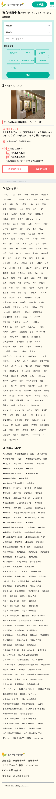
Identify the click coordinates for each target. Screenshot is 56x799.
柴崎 (16, 327)
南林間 (29, 342)
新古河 (37, 298)
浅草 (4, 298)
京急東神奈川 (32, 356)
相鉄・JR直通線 (9, 621)
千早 (19, 293)
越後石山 (21, 273)
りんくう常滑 (31, 381)
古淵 (23, 224)
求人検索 (9, 181)
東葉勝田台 (7, 420)
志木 (26, 293)
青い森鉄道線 (8, 640)
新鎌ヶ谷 (32, 302)
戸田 (31, 249)
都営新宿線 (31, 645)
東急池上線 (7, 591)
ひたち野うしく (9, 199)
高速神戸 (42, 430)
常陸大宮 (6, 263)
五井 (11, 253)
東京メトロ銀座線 (10, 596)
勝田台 (17, 317)
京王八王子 (32, 327)
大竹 (18, 288)
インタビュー (32, 765)
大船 (31, 204)
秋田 (26, 195)
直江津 (45, 268)
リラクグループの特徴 (12, 765)
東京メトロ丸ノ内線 (28, 596)
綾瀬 (4, 249)
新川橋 (5, 381)
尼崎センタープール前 (12, 391)
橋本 (30, 224)
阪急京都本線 (22, 635)
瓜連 (37, 258)
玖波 (11, 288)
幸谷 (24, 415)
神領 (19, 278)
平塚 (44, 204)
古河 (31, 244)
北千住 (45, 244)
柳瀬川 (33, 293)
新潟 (30, 273)
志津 (25, 317)
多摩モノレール (21, 679)
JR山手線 (6, 464)
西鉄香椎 (37, 391)
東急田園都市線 (21, 586)
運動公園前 (44, 425)
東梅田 (25, 430)
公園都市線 (7, 728)
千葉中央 (16, 322)
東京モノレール (36, 679)
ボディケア (13, 53)
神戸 (34, 283)
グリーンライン (9, 689)
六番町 (34, 425)
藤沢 (37, 204)
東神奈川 (6, 224)
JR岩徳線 (40, 542)
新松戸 (20, 219)
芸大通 (26, 425)
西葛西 (46, 366)
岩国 (24, 288)
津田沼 (35, 239)
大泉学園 (6, 307)
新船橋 (41, 302)
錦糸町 (20, 239)
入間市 (34, 307)
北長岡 (5, 273)
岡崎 (39, 278)
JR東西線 (18, 542)
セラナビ (3, 181)
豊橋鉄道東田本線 (10, 714)
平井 (28, 239)
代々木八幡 (40, 332)
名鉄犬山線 (31, 625)
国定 (31, 263)
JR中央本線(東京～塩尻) (12, 473)
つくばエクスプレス (11, 650)
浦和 (11, 244)
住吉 (45, 371)
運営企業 (6, 776)
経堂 (4, 337)
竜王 (41, 229)
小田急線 (42, 576)
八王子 (37, 224)
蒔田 (37, 410)
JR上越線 (28, 508)
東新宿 (24, 376)
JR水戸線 (6, 508)
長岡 (4, 268)
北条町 (15, 435)
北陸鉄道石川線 (43, 689)
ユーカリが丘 (35, 317)
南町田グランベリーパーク (13, 356)
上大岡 (43, 356)
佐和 (48, 199)
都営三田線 (19, 645)
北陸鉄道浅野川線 (10, 694)
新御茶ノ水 (13, 371)
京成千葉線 (17, 567)
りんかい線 (7, 684)
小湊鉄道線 (45, 665)
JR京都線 (41, 527)
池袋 (21, 209)
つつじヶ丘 (7, 327)
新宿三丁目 (44, 361)
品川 (18, 204)
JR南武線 (17, 464)
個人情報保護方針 (21, 776)
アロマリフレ (13, 60)
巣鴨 (28, 209)
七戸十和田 (13, 440)
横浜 (24, 204)
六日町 (39, 263)
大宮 (18, 244)
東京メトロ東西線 (29, 601)
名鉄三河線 (38, 621)
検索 (41, 4)
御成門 (37, 396)
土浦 (28, 199)
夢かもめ (6, 738)
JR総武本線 (23, 478)
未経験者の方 (19, 760)
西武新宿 (16, 312)
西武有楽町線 (20, 557)
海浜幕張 (44, 253)
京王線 (24, 571)
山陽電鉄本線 (20, 728)
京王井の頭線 (20, 576)
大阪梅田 (31, 386)
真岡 (18, 415)
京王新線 (32, 576)
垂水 (4, 288)
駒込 (34, 209)
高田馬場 (13, 209)
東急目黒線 (7, 586)
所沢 (41, 307)
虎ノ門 (26, 361)
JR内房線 (28, 493)
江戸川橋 (36, 371)
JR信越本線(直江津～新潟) (24, 513)
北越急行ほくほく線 (26, 689)
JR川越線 (38, 488)
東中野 (40, 234)
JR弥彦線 (17, 518)
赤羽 (4, 244)
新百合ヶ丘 (36, 337)
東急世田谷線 (34, 591)
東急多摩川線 (20, 591)
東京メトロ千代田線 (11, 606)
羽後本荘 (34, 195)
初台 (31, 332)
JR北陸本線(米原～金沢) (12, 522)
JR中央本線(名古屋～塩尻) (34, 518)
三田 (13, 293)
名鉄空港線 (19, 625)
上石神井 (26, 312)
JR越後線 (6, 518)
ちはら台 (26, 322)
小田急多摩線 (23, 581)
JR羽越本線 (42, 454)
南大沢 (5, 332)
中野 (15, 234)
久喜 (24, 244)
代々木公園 (25, 371)
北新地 (5, 293)
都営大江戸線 (35, 640)
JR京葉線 (38, 493)
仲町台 (29, 410)
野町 (27, 420)
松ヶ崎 (14, 386)
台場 (13, 405)
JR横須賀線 (18, 469)
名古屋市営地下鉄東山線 (13, 709)
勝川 (13, 278)
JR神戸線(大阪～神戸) (12, 532)
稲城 (41, 327)
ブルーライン (8, 660)
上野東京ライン (41, 508)
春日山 (37, 268)
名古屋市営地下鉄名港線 (35, 709)
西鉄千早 (27, 391)
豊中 (46, 386)
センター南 (19, 410)
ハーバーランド (38, 435)
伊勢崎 (24, 263)
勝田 (41, 199)
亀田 (13, 273)
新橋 (11, 204)
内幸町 (45, 396)
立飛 (31, 415)
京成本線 (6, 567)
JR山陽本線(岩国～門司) (35, 537)
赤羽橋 (20, 396)
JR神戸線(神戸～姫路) (32, 532)
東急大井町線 (35, 586)
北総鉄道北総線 (33, 684)
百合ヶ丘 (25, 337)
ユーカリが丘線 (9, 655)
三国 (40, 386)
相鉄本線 (25, 616)
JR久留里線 (37, 498)
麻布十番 (14, 376)
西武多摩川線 (35, 562)
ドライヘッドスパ (28, 60)
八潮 (11, 400)
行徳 (4, 371)
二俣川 (32, 376)
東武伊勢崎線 (8, 552)
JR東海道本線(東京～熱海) (36, 459)
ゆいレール (38, 738)
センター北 (7, 410)
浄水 (21, 381)
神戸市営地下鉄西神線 (12, 733)
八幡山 (36, 322)
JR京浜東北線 (8, 503)
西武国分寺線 (8, 562)
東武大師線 (44, 552)
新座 (13, 219)
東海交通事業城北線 (11, 704)
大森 (24, 258)
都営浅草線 (7, 645)
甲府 (34, 229)
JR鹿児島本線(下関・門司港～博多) (17, 547)
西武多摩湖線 (22, 562)
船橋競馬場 (37, 312)
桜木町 (45, 224)
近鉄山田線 (7, 630)
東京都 (14, 181)
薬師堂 (46, 391)
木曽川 (12, 283)
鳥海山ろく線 (22, 640)
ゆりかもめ (41, 650)
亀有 (11, 249)
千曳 (19, 195)
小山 (37, 244)
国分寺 (14, 229)
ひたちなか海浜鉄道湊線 (28, 655)
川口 (9, 258)
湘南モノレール (9, 670)
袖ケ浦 (18, 253)
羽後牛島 (44, 195)
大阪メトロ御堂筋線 (11, 719)
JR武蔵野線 (28, 464)
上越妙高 (28, 268)
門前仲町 (28, 366)
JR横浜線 (40, 464)
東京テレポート (42, 415)
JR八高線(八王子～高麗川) (13, 483)
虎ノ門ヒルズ (16, 366)
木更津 (27, 253)
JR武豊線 (31, 527)
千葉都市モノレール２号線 (38, 674)
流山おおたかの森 (10, 302)
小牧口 (5, 386)
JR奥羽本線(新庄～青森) (24, 454)
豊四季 (23, 302)
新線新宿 (23, 332)
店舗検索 (6, 760)
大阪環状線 (7, 542)
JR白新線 (41, 513)
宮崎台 (24, 351)
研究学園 (19, 400)
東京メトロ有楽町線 (30, 606)
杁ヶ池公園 (15, 425)
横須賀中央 (7, 361)
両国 (13, 239)
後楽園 (34, 361)
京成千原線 (29, 567)
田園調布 (6, 347)
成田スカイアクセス (11, 571)
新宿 (4, 209)
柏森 (41, 381)
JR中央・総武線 (9, 478)
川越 (46, 249)
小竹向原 (6, 312)
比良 (43, 420)
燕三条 (5, 278)
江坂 (4, 430)
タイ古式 (42, 53)
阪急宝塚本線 (8, 635)
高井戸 (14, 332)
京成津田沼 (7, 317)
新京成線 (22, 670)
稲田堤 (5, 219)
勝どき (12, 396)
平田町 (22, 386)
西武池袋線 (7, 557)
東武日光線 (21, 552)
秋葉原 (5, 214)
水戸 (35, 199)
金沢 (26, 278)
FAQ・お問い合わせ (11, 770)
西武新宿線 (33, 557)
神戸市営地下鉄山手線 (33, 733)
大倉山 (29, 347)
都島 (18, 430)
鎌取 (4, 253)
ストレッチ (42, 60)
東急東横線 (36, 581)
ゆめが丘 (41, 376)
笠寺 (4, 283)
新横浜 (15, 224)
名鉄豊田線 (7, 625)
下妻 (4, 415)
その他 (13, 68)
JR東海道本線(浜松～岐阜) (13, 527)
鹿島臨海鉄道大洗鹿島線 (28, 665)
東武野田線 (33, 552)
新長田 (42, 283)
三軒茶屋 (6, 351)
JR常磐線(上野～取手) (12, 488)
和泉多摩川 (13, 337)
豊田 (21, 229)
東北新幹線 (7, 454)
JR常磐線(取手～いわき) (12, 459)
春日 (4, 396)
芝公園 (29, 396)
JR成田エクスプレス (21, 498)
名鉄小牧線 (43, 625)
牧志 (4, 440)
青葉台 (32, 351)
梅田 (11, 430)
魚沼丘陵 (18, 420)
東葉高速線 (19, 684)
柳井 (47, 288)
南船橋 (35, 253)
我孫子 (23, 249)
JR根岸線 (6, 469)
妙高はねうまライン (11, 699)
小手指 (26, 307)
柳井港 (40, 288)
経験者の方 (33, 760)
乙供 (13, 195)
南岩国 (31, 288)
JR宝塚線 (29, 542)
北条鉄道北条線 (35, 728)
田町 (30, 214)
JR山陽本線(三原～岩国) (12, 537)
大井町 (17, 258)
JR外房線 (17, 493)
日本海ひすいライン (28, 694)
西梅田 (33, 430)
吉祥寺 (5, 229)
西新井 (12, 298)
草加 (19, 298)
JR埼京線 (27, 488)
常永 (19, 268)
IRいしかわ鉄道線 (29, 699)
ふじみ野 (42, 293)
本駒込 (5, 376)
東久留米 (16, 307)
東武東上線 (38, 547)
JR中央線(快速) (31, 473)
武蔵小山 (38, 347)
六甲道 (27, 283)
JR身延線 (6, 513)
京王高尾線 (7, 576)
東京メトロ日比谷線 (11, 601)
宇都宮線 (30, 483)
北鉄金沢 (35, 420)
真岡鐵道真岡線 (35, 670)
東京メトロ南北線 (29, 611)
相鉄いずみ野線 (38, 616)
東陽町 (37, 366)
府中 (23, 327)
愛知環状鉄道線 (28, 704)
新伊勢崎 (28, 298)
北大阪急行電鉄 (26, 714)
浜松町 (22, 214)
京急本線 (45, 591)
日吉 (15, 347)
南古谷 (38, 249)
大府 (46, 278)
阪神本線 (33, 635)
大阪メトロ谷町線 (29, 719)
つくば (29, 400)
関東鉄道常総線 (23, 660)
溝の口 (15, 351)
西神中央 (25, 435)
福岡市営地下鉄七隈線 (22, 738)
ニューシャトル (9, 665)
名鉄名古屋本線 (25, 621)
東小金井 (31, 234)
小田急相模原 (8, 342)
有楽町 (14, 214)
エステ (28, 53)
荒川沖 (21, 199)
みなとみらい (39, 400)
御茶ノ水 (6, 234)
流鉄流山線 (7, 679)
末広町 (17, 361)
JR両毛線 (17, 508)
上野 (41, 209)
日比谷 (5, 366)
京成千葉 (6, 322)
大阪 (19, 283)
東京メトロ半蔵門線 (11, 611)
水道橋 (5, 239)
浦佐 (46, 263)
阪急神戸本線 (32, 630)
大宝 (11, 415)
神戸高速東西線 (28, 723)
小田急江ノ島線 (9, 581)
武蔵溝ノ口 (38, 214)
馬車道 (5, 405)
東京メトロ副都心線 (11, 616)
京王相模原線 (35, 571)
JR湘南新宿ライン (24, 503)
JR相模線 (29, 469)
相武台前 (20, 342)
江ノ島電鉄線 (37, 660)
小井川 (12, 268)
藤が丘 (5, 425)
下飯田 (44, 410)
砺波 (32, 278)
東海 (4, 204)
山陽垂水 (6, 435)
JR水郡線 (38, 503)
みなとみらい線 (28, 650)
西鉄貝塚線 (44, 635)
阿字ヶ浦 (35, 405)
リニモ (40, 704)
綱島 (21, 347)
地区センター (23, 405)
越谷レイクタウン (33, 219)
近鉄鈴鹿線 (19, 630)
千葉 (43, 239)
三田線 (40, 723)
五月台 (37, 342)
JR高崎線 (6, 493)
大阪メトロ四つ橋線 (11, 723)
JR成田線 (6, 498)
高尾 (28, 229)
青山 (36, 273)
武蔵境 (22, 234)
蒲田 (31, 258)
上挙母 (14, 381)
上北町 (5, 195)
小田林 (15, 263)
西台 (4, 400)
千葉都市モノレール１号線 (13, 674)
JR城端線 (29, 522)
